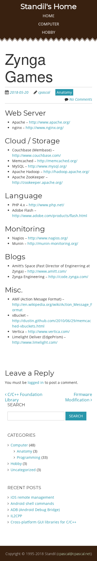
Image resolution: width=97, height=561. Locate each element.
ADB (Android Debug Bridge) (35, 509)
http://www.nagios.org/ (48, 238)
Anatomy (64, 92)
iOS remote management (32, 497)
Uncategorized (23, 469)
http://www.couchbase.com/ (36, 155)
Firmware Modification (78, 397)
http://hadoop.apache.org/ (66, 171)
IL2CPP (16, 515)
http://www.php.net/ (46, 204)
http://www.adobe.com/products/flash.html (49, 215)
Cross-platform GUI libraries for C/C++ (43, 522)
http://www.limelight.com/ (34, 342)
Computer (48, 24)
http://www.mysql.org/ (47, 166)
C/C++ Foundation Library (23, 397)
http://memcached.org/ (57, 160)
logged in (36, 382)
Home (48, 15)
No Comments (80, 99)
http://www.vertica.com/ (49, 331)
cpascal (44, 92)
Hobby (48, 32)
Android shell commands (32, 503)
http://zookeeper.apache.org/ (37, 182)
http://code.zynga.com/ (68, 276)
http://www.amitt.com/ (46, 271)
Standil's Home (48, 6)
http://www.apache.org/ (49, 122)
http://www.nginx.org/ (45, 127)
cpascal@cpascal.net (74, 553)
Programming (28, 457)
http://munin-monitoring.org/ (52, 243)
